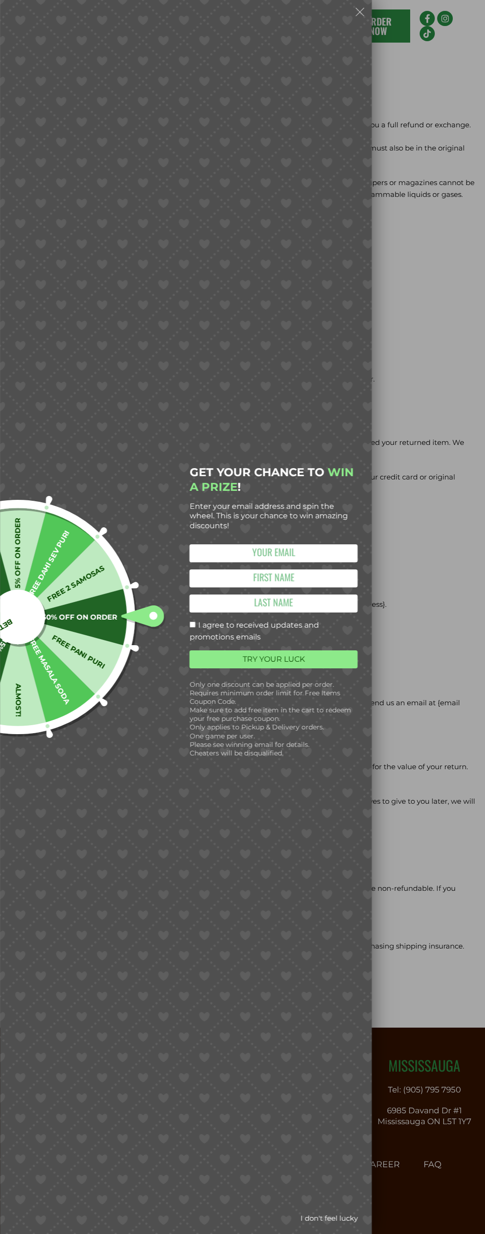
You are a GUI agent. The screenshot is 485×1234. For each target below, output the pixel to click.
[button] (360, 14)
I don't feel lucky (329, 1218)
